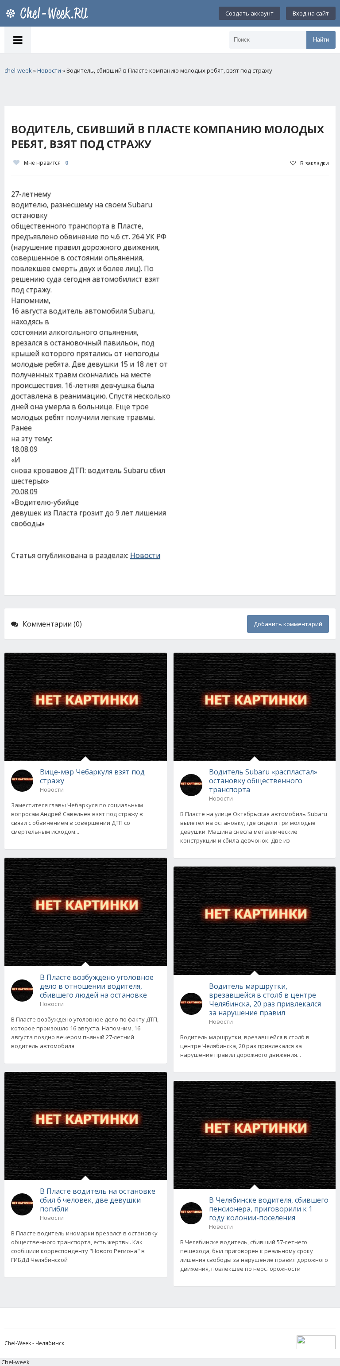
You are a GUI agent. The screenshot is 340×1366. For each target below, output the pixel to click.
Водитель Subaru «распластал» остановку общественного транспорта (263, 780)
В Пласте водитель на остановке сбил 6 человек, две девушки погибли (97, 1200)
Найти (321, 39)
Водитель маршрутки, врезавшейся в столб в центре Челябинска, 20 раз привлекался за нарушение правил (265, 999)
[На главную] (48, 13)
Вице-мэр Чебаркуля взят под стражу (92, 776)
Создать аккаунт (249, 13)
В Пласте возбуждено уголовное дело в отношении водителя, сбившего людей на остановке (97, 986)
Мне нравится (46, 162)
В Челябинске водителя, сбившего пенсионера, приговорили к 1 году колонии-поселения (268, 1209)
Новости (145, 555)
